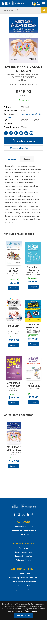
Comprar (13, 288)
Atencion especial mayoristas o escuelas (23, 590)
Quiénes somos (23, 573)
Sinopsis (12, 159)
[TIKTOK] (32, 515)
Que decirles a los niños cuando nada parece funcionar (33, 268)
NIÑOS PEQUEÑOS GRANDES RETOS (33, 384)
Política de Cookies (23, 560)
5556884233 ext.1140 (23, 526)
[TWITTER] (23, 515)
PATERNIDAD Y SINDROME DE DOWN (14, 448)
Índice (27, 159)
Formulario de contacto (23, 534)
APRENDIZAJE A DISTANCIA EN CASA (13, 384)
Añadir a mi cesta (25, 141)
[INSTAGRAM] (19, 515)
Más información (31, 611)
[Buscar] (44, 10)
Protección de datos (23, 556)
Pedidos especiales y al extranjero (23, 578)
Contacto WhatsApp (23, 586)
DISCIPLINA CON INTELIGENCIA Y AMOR (13, 327)
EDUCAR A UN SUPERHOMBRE (33, 326)
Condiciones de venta (24, 552)
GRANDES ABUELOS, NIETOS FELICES (14, 269)
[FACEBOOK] (15, 515)
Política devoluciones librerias (23, 582)
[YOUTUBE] (28, 515)
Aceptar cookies (23, 615)
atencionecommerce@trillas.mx (24, 530)
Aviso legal (23, 548)
